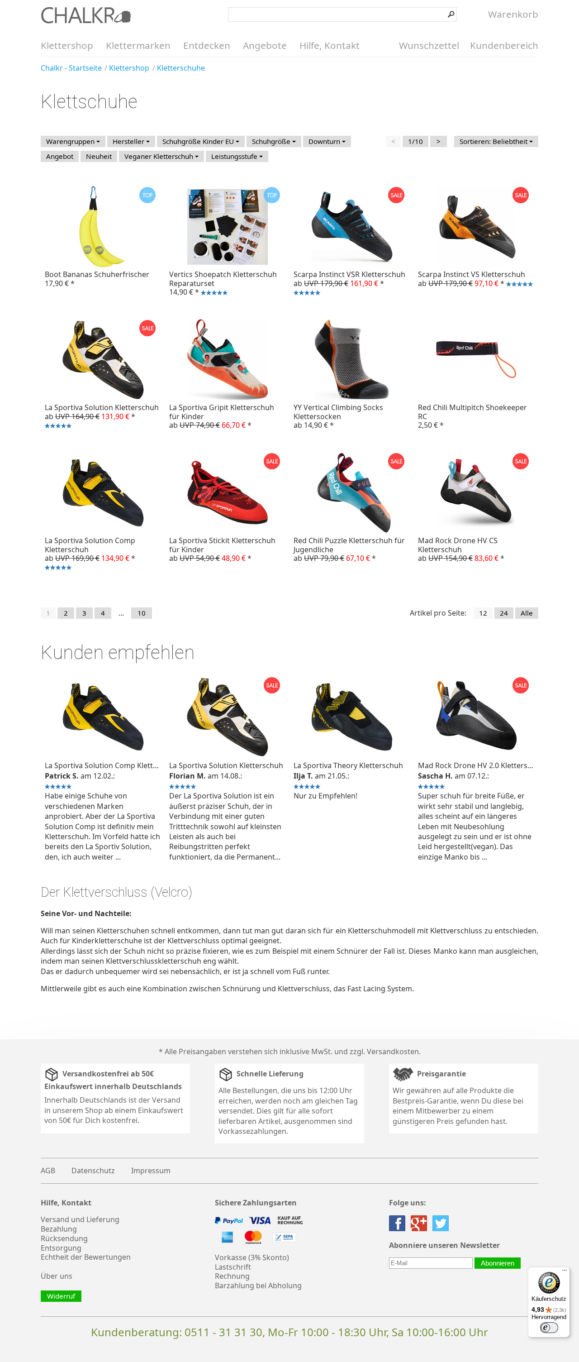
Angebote (265, 45)
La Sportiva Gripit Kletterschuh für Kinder (221, 416)
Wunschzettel (429, 45)
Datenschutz (93, 1171)
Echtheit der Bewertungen (86, 1257)
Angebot (59, 156)
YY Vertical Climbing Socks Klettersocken (338, 416)
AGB (48, 1171)
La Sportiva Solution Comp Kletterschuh (88, 554)
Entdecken (206, 45)
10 (142, 612)
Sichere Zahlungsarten (256, 1203)
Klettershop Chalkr (86, 15)
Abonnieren (497, 1263)
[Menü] (564, 1272)
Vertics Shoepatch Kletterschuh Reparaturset (221, 284)
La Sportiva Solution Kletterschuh (100, 417)
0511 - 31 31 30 (223, 1331)
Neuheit (99, 156)
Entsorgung (61, 1248)
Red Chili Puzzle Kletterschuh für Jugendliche (349, 549)
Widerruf (61, 1295)
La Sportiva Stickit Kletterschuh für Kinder (222, 549)
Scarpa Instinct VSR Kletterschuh (347, 284)
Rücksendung (64, 1238)
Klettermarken (138, 45)
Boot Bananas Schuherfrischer (97, 278)
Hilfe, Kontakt (329, 45)
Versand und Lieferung (80, 1219)
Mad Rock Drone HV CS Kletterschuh (461, 549)
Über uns (56, 1276)
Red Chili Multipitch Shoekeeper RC (472, 416)
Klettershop (67, 45)
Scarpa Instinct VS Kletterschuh (469, 279)
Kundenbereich (504, 45)
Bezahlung (59, 1229)
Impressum (151, 1171)
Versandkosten (393, 1051)
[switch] (549, 1327)
